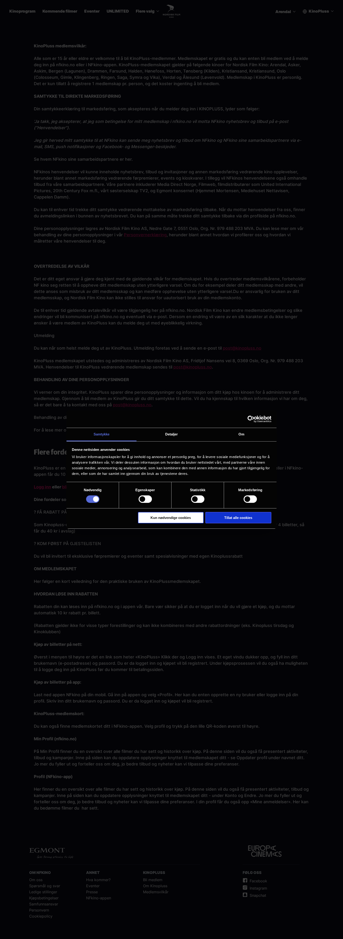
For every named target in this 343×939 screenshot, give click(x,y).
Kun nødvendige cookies (170, 518)
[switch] (145, 499)
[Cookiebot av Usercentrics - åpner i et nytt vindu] (251, 418)
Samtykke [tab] (102, 434)
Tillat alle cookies (238, 518)
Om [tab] (241, 434)
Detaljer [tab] (171, 434)
